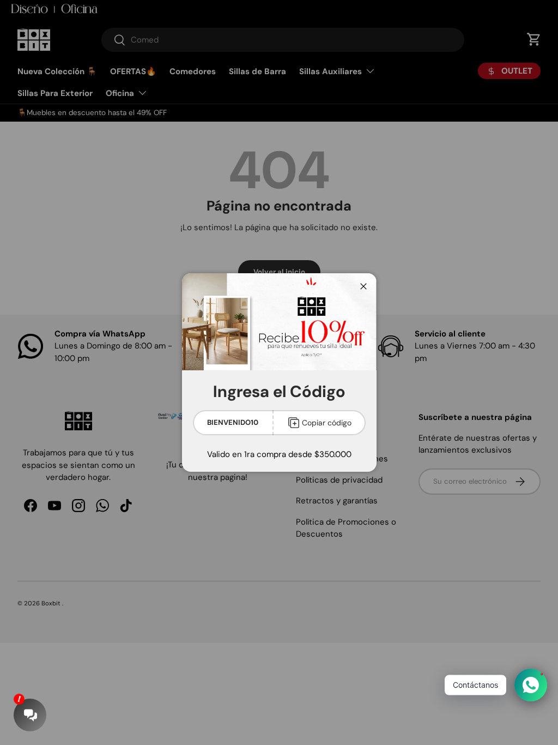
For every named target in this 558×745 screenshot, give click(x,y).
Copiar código (326, 423)
